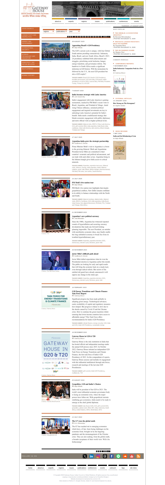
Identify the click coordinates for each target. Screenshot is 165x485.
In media (84, 3)
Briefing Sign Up (106, 3)
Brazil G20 (86, 77)
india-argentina (92, 126)
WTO (100, 410)
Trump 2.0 (80, 83)
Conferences (123, 21)
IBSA (85, 126)
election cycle (84, 242)
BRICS (94, 124)
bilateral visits (87, 124)
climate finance (87, 323)
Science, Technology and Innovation (28, 56)
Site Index (133, 468)
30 (81, 36)
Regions (84, 21)
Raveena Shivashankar (123, 37)
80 (94, 36)
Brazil (87, 406)
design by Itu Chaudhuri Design (98, 477)
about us (41, 468)
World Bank (94, 410)
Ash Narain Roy (80, 97)
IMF (93, 408)
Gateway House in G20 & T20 (83, 336)
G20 (89, 201)
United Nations (81, 410)
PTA (103, 203)
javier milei (81, 169)
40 (84, 36)
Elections (92, 242)
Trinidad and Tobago (78, 130)
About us (58, 21)
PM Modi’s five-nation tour (83, 182)
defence (78, 167)
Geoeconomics (28, 28)
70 (92, 36)
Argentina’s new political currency (85, 216)
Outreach (113, 468)
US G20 (86, 83)
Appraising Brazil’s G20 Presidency (86, 45)
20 (79, 36)
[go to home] (34, 16)
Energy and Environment (27, 42)
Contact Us (93, 3)
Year (70, 31)
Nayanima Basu (120, 45)
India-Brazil (100, 126)
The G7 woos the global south (83, 421)
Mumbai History (28, 75)
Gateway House (79, 296)
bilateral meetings (88, 199)
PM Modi (100, 81)
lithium (87, 169)
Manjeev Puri (119, 52)
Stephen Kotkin (120, 106)
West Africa (83, 205)
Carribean (84, 201)
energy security (98, 323)
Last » (108, 36)
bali (84, 406)
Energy (84, 167)
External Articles (124, 98)
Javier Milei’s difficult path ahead (85, 254)
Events (136, 21)
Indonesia (101, 408)
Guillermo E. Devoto (81, 143)
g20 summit (79, 126)
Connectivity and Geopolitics (29, 36)
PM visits (81, 171)
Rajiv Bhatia (78, 47)
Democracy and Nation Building (28, 63)
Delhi (91, 406)
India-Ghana (76, 203)
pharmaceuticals (105, 169)
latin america (96, 128)
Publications (110, 21)
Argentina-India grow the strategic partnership (90, 141)
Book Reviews (121, 131)
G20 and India (90, 79)
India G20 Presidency (85, 325)
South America (96, 171)
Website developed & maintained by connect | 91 (85, 479)
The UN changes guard (124, 50)
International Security (27, 48)
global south (83, 408)
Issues (97, 21)
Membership (75, 3)
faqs (123, 468)
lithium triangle (104, 128)
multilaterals (75, 373)
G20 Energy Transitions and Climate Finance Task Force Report (89, 292)
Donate (117, 3)
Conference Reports (125, 63)
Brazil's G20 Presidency (98, 77)
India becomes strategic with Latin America (89, 94)
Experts (71, 21)
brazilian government (78, 79)
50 (86, 36)
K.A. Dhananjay (80, 423)
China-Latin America (103, 124)
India (96, 408)
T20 (81, 373)
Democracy (75, 242)
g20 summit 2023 (103, 406)
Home (30, 468)
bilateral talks (99, 199)
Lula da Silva (93, 81)
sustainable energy (98, 325)
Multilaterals (27, 69)
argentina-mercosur (96, 165)
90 (97, 36)
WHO (88, 410)
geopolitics (75, 408)
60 (89, 36)
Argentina (86, 165)
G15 (73, 126)
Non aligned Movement (88, 203)
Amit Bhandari (79, 218)
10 (76, 36)
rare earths (88, 171)
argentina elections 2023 (97, 240)
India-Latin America (85, 128)
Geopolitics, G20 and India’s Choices (86, 384)
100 (100, 36)
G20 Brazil (98, 79)
